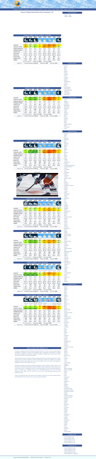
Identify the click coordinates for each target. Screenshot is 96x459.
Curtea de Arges (67, 178)
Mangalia (66, 114)
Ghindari (66, 342)
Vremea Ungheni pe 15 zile (69, 452)
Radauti (66, 232)
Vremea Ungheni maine (69, 438)
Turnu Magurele (67, 272)
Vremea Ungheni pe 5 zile (69, 441)
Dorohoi (66, 182)
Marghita (66, 206)
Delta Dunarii (67, 105)
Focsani (66, 191)
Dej (65, 179)
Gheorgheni (66, 193)
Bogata (65, 308)
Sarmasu (66, 399)
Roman (65, 239)
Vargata (66, 422)
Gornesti (66, 345)
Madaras (66, 364)
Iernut (65, 356)
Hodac (65, 349)
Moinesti (66, 212)
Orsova (65, 224)
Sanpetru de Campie (68, 395)
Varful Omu (66, 91)
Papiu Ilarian (66, 377)
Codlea (65, 173)
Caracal (66, 168)
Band (65, 301)
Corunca (66, 319)
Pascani (66, 225)
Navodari (66, 118)
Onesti (65, 219)
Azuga (65, 67)
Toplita (65, 268)
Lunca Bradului (67, 362)
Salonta (65, 244)
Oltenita (66, 218)
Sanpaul (66, 394)
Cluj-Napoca (26, 9)
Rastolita (66, 384)
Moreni (65, 214)
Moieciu (66, 80)
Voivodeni (66, 428)
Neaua (65, 372)
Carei (65, 171)
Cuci (65, 328)
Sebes (65, 247)
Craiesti (65, 324)
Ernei (65, 334)
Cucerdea (66, 326)
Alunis (65, 291)
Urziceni (66, 274)
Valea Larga (66, 420)
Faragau (66, 336)
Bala (65, 298)
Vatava (65, 424)
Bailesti (65, 145)
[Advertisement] (37, 23)
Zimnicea (66, 281)
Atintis (65, 293)
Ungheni (66, 418)
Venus (65, 128)
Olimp (65, 121)
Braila (65, 9)
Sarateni (66, 398)
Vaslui (65, 275)
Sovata (65, 408)
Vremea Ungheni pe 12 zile (69, 449)
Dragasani (66, 183)
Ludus (65, 359)
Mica (65, 367)
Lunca (65, 361)
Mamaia (66, 112)
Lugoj (65, 202)
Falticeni (66, 188)
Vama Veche (66, 127)
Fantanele (66, 335)
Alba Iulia (66, 138)
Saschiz (66, 401)
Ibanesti (66, 352)
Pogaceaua (66, 381)
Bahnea (66, 296)
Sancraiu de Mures (68, 388)
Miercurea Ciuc (67, 211)
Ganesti (66, 339)
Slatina (65, 254)
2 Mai (65, 99)
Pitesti (65, 229)
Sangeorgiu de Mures (68, 389)
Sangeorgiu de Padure (69, 391)
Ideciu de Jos (67, 355)
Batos (65, 302)
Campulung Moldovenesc (69, 165)
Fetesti (65, 189)
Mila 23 (65, 116)
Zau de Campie (67, 431)
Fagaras (66, 78)
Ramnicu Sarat (67, 234)
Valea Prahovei (67, 88)
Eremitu (66, 332)
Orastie (65, 222)
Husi (65, 199)
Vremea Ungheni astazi (69, 436)
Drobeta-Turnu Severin (69, 185)
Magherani (66, 365)
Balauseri (66, 299)
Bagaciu (66, 295)
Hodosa (66, 351)
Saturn (65, 122)
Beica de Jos (67, 303)
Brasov (49, 9)
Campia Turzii (67, 162)
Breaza (65, 71)
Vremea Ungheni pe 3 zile (69, 439)
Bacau (69, 9)
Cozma (65, 321)
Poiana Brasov (67, 81)
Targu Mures (67, 261)
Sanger (65, 392)
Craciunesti (66, 322)
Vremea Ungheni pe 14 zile (69, 450)
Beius (65, 148)
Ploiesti (57, 9)
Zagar (65, 430)
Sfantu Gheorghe (67, 124)
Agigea (65, 101)
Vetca (65, 425)
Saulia (65, 402)
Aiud (65, 136)
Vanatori (66, 421)
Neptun (65, 119)
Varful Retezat (67, 92)
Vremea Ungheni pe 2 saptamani (71, 453)
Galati (53, 9)
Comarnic (66, 77)
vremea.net (17, 7)
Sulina (65, 125)
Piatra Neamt (67, 228)
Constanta (40, 9)
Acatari (65, 286)
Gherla (65, 195)
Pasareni (66, 378)
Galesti (65, 338)
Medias (65, 209)
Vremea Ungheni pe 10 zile (69, 447)
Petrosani (66, 226)
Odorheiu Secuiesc (68, 216)
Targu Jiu (66, 259)
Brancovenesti (67, 309)
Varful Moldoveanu (68, 90)
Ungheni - (67, 15)
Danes (65, 329)
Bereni (65, 305)
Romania (16, 9)
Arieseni (66, 65)
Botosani (66, 152)
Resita (65, 238)
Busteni (65, 72)
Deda (65, 331)
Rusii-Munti (66, 387)
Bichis (65, 306)
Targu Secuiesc (67, 262)
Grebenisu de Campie (68, 346)
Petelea (65, 379)
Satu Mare (66, 245)
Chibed (65, 315)
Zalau (65, 279)
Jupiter (65, 109)
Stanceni (66, 410)
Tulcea (65, 269)
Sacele (65, 242)
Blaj (65, 150)
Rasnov (65, 84)
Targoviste (66, 258)
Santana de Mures (68, 397)
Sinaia (65, 85)
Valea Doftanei (67, 87)
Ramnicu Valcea (67, 235)
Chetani (66, 313)
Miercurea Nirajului (68, 368)
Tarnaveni (66, 264)
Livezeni (66, 358)
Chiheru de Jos (67, 316)
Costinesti (66, 104)
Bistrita (65, 149)
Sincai (65, 405)
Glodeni (66, 344)
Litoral (65, 111)
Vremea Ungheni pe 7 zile (69, 442)
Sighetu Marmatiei (68, 251)
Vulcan (65, 278)
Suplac (65, 411)
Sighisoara (66, 252)
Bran (65, 68)
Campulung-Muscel (68, 166)
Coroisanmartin (67, 318)
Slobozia (66, 255)
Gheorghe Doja (67, 341)
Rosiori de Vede (67, 241)
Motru (65, 215)
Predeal (66, 82)
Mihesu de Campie (68, 369)
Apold (65, 292)
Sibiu (65, 249)
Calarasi (66, 161)
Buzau (65, 158)
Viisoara (66, 427)
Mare (65, 115)
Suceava (66, 257)
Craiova (45, 9)
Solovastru (66, 407)
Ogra (65, 374)
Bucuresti (21, 9)
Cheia (65, 75)
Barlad (65, 146)
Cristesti (66, 325)
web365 (49, 457)
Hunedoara (66, 198)
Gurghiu (66, 348)
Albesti (65, 289)
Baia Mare (66, 143)
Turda (65, 271)
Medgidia (66, 208)
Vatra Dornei (66, 94)
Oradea (61, 9)
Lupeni (65, 204)
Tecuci (65, 265)
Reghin (65, 236)
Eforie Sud (66, 108)
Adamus (66, 288)
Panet (65, 375)
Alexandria (66, 139)
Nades (65, 371)
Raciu (65, 382)
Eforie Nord (66, 106)
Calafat (65, 159)
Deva (65, 181)
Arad (73, 9)
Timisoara (32, 9)
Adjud (65, 135)
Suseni (65, 412)
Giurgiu (65, 196)
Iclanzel (65, 354)
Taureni (65, 417)
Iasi (36, 9)
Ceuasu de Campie (68, 312)
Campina (66, 74)
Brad (65, 153)
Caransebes (66, 169)
